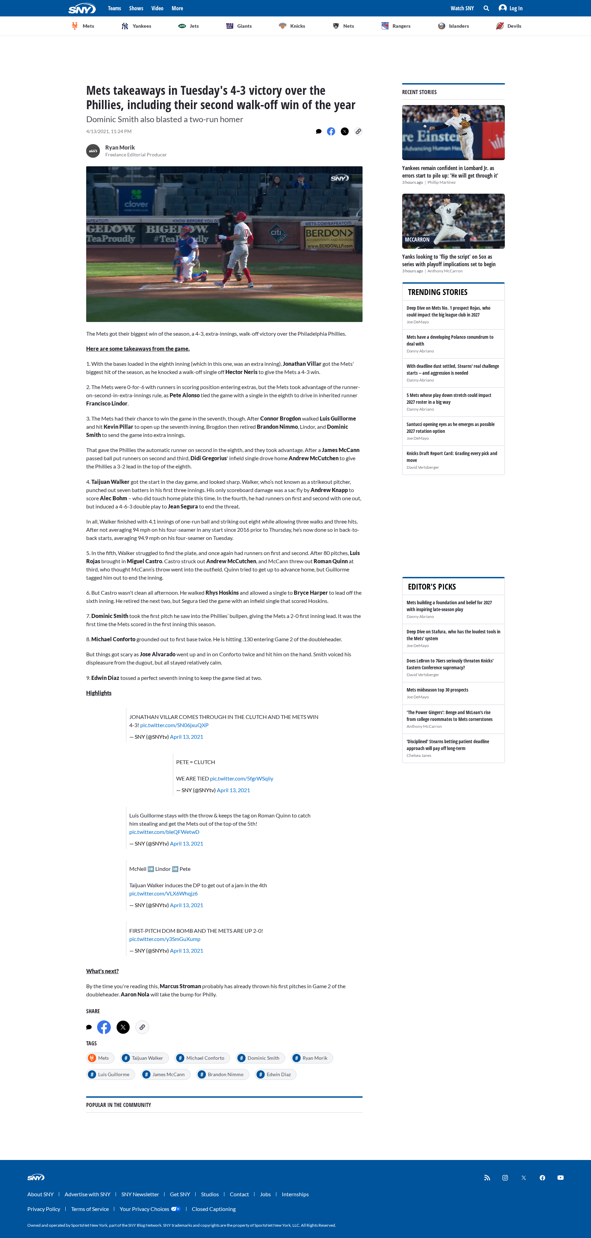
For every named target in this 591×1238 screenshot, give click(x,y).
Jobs (265, 1194)
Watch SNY (462, 8)
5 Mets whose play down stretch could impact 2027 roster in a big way (449, 398)
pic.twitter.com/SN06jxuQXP (174, 725)
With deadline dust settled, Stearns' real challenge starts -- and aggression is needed (453, 369)
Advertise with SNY (87, 1194)
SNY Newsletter (140, 1194)
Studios (210, 1194)
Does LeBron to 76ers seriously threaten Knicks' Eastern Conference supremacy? (450, 664)
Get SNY (180, 1194)
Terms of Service (90, 1208)
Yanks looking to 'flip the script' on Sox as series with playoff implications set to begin (449, 260)
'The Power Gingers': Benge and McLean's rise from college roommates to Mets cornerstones (449, 715)
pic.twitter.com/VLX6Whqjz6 (163, 893)
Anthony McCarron (445, 270)
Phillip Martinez (442, 182)
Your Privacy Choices (144, 1208)
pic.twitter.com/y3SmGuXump (164, 939)
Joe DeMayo (418, 321)
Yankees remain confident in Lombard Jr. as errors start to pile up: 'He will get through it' (450, 171)
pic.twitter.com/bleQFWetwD (164, 831)
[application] (224, 244)
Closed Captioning (214, 1208)
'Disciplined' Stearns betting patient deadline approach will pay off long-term (448, 744)
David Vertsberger (423, 467)
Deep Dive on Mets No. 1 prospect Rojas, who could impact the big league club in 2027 (448, 311)
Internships (295, 1194)
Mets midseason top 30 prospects (437, 689)
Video (157, 8)
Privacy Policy (43, 1208)
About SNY (40, 1194)
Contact (239, 1194)
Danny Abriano (420, 350)
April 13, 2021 (186, 736)
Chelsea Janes (419, 755)
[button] (511, 8)
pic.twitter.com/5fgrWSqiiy (241, 778)
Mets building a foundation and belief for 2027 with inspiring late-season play (449, 605)
